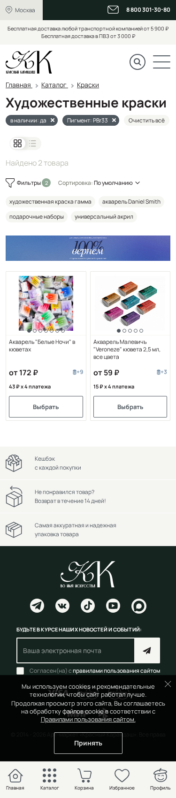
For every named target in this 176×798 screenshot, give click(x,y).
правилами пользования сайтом (116, 671)
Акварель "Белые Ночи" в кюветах (42, 345)
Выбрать (46, 407)
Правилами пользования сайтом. (88, 719)
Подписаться (147, 650)
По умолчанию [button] (113, 183)
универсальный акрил (104, 216)
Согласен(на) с (95, 671)
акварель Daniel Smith (131, 201)
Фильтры (29, 183)
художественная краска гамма (50, 201)
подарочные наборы (36, 216)
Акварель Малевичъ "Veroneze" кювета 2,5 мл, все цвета (127, 349)
